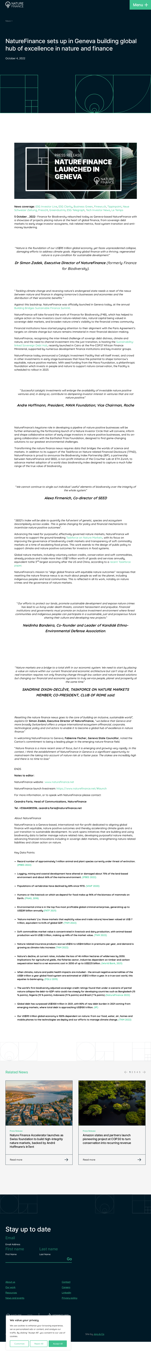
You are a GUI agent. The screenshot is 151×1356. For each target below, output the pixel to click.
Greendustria (57, 210)
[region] (38, 1332)
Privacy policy (69, 1297)
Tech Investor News (98, 210)
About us (10, 1281)
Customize (19, 1343)
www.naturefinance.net (59, 782)
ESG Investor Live (46, 206)
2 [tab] (132, 1072)
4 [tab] (137, 1072)
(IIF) (96, 1007)
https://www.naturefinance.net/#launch (81, 788)
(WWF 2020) (93, 885)
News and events (14, 1297)
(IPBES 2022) (24, 864)
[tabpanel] (39, 1123)
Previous (125, 1072)
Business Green (83, 206)
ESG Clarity (65, 206)
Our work (10, 1287)
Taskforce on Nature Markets (84, 537)
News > (8, 21)
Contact (66, 1281)
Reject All (38, 1343)
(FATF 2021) (50, 910)
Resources (11, 1292)
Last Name (45, 1254)
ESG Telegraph (76, 210)
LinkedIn (66, 1292)
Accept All (58, 1343)
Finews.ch (100, 206)
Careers (66, 1287)
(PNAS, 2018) (32, 898)
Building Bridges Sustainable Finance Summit (42, 308)
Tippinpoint (114, 206)
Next (144, 1072)
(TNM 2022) (70, 922)
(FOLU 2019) (51, 979)
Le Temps (117, 210)
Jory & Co (98, 1334)
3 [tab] (134, 1072)
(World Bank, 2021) (111, 963)
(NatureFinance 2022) (117, 995)
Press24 (43, 210)
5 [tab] (139, 1072)
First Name (11, 1254)
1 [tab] (129, 1072)
